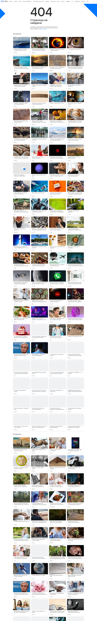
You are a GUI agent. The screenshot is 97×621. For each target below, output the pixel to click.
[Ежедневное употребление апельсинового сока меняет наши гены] (57, 117)
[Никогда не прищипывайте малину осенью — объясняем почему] (21, 589)
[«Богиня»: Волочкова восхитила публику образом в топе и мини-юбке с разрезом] (57, 530)
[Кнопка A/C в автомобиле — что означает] (75, 368)
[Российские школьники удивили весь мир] (39, 135)
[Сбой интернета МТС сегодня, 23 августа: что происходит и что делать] (57, 171)
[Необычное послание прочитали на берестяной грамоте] (39, 99)
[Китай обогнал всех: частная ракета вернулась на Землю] (21, 476)
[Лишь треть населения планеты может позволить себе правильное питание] (21, 314)
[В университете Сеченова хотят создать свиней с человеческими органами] (21, 153)
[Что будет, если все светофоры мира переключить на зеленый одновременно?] (39, 386)
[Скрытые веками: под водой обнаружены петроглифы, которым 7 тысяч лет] (75, 422)
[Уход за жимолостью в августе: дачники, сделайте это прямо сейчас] (21, 494)
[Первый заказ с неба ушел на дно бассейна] (39, 242)
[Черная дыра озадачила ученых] (39, 494)
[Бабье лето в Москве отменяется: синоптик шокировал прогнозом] (75, 63)
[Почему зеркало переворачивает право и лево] (39, 476)
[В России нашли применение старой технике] (57, 494)
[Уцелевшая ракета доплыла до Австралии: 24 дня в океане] (21, 45)
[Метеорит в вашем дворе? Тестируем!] (75, 242)
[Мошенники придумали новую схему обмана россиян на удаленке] (75, 589)
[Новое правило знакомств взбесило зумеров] (39, 153)
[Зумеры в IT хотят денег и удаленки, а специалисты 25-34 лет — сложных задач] (39, 314)
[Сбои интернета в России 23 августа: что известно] (21, 189)
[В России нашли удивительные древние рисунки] (21, 117)
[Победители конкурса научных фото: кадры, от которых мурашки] (57, 440)
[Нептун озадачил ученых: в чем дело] (39, 171)
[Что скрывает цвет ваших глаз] (75, 45)
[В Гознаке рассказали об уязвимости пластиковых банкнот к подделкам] (57, 404)
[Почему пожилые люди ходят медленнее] (75, 81)
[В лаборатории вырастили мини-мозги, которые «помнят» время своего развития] (75, 314)
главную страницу (42, 29)
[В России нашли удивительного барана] (39, 553)
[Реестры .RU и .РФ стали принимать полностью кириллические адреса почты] (75, 476)
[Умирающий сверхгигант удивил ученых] (39, 81)
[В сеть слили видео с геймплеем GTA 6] (21, 404)
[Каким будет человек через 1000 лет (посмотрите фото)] (39, 207)
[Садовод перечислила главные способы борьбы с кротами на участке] (21, 530)
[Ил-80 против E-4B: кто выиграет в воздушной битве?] (57, 260)
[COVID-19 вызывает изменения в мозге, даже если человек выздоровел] (39, 332)
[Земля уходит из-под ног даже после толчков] (21, 422)
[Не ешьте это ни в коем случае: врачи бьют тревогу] (21, 571)
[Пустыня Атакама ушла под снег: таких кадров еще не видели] (21, 440)
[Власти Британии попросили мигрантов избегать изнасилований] (21, 553)
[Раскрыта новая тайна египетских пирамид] (57, 571)
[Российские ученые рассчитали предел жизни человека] (75, 135)
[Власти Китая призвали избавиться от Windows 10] (21, 171)
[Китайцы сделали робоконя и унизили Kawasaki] (57, 422)
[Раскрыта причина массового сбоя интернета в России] (75, 440)
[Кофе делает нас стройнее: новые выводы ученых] (75, 171)
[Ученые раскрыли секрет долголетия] (57, 553)
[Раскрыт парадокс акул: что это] (57, 99)
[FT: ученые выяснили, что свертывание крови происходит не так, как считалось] (39, 607)
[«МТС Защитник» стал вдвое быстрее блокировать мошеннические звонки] (39, 350)
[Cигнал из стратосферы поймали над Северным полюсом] (57, 135)
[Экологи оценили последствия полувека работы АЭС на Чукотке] (21, 607)
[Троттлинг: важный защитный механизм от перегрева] (39, 440)
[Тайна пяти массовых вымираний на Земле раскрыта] (57, 45)
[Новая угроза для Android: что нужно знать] (57, 386)
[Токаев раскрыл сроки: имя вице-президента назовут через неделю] (21, 350)
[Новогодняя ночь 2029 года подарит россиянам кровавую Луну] (57, 153)
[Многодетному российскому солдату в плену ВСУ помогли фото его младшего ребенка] (39, 45)
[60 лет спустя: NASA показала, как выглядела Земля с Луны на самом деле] (39, 278)
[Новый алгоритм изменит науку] (39, 458)
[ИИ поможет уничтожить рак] (39, 189)
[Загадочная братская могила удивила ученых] (75, 153)
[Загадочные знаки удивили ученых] (21, 386)
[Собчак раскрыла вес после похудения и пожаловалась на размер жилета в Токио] (21, 458)
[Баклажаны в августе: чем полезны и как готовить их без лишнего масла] (57, 607)
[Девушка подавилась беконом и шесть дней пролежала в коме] (75, 278)
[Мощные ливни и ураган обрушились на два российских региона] (39, 117)
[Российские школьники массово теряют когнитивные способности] (75, 260)
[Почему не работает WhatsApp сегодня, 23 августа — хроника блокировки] (57, 278)
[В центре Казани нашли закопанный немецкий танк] (39, 589)
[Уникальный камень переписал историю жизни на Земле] (39, 63)
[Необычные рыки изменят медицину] (75, 207)
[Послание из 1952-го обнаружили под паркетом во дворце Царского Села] (57, 63)
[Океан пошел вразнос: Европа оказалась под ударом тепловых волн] (21, 63)
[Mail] (1, 1)
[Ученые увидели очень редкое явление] (75, 404)
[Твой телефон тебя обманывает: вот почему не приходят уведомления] (57, 314)
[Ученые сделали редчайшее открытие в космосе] (57, 296)
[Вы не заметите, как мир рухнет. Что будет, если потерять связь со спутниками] (39, 512)
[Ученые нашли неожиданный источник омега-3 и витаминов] (57, 207)
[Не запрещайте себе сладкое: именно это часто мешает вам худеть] (21, 332)
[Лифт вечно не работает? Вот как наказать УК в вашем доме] (39, 422)
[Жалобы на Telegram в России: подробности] (75, 512)
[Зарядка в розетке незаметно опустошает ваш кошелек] (21, 81)
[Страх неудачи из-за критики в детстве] (57, 350)
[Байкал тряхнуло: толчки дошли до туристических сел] (75, 494)
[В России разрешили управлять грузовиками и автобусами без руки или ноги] (21, 368)
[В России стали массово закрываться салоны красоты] (57, 589)
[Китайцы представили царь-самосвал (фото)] (75, 571)
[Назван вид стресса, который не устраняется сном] (21, 296)
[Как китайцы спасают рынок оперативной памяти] (39, 404)
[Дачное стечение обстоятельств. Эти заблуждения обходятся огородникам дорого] (75, 607)
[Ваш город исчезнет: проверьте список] (75, 99)
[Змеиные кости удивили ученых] (75, 332)
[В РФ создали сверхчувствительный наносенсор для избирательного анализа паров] (75, 458)
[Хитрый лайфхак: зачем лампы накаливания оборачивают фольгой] (21, 278)
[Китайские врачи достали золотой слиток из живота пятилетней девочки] (57, 332)
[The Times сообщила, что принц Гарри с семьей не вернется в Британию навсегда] (21, 512)
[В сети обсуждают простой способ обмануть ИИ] (57, 458)
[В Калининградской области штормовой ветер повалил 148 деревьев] (75, 350)
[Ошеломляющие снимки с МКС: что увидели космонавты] (75, 553)
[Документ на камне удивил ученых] (39, 571)
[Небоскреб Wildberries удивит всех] (75, 530)
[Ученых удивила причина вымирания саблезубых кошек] (75, 225)
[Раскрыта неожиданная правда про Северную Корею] (21, 99)
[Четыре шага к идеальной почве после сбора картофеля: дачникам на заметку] (21, 135)
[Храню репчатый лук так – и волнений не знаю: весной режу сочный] (21, 207)
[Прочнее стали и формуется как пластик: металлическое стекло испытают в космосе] (39, 225)
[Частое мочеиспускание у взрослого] (21, 225)
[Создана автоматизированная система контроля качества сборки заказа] (39, 260)
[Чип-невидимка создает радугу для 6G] (39, 368)
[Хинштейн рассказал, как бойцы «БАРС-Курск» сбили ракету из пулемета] (39, 530)
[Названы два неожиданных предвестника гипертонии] (57, 81)
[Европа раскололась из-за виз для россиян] (57, 512)
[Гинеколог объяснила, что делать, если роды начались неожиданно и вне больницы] (57, 476)
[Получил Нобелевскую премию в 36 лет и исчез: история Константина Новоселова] (57, 225)
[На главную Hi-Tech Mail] (5, 1)
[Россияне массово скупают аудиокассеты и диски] (57, 189)
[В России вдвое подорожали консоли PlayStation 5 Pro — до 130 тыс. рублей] (21, 242)
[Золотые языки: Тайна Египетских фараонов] (57, 242)
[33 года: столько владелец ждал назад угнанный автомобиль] (57, 368)
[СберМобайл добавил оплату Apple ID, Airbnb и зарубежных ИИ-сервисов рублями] (75, 386)
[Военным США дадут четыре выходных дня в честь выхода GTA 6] (75, 296)
